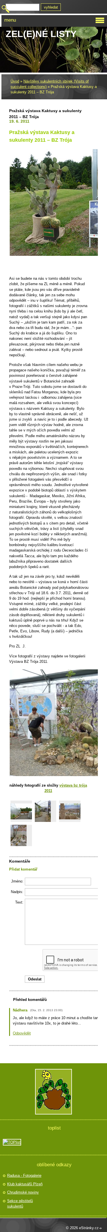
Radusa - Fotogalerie (24, 1175)
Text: (19, 902)
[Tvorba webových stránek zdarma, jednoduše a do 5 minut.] (101, 1228)
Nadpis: (17, 892)
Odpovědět (22, 1033)
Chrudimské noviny (23, 1192)
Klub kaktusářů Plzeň (25, 1184)
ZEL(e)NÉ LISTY (41, 34)
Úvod (15, 81)
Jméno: (17, 881)
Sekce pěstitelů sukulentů (20, 1204)
